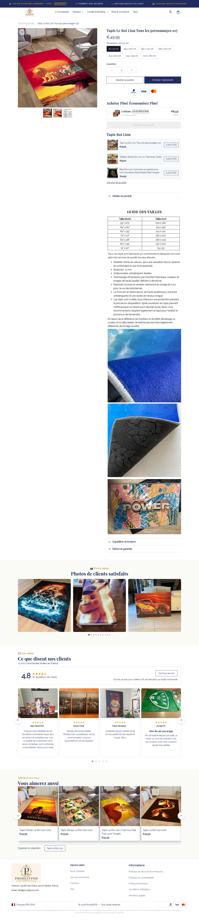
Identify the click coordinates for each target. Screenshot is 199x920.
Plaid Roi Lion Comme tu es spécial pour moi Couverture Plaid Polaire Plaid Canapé (139, 171)
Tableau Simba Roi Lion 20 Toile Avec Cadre (140, 157)
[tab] (92, 761)
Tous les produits (26, 23)
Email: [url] (15, 890)
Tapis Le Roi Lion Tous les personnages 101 (140, 143)
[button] (21, 608)
